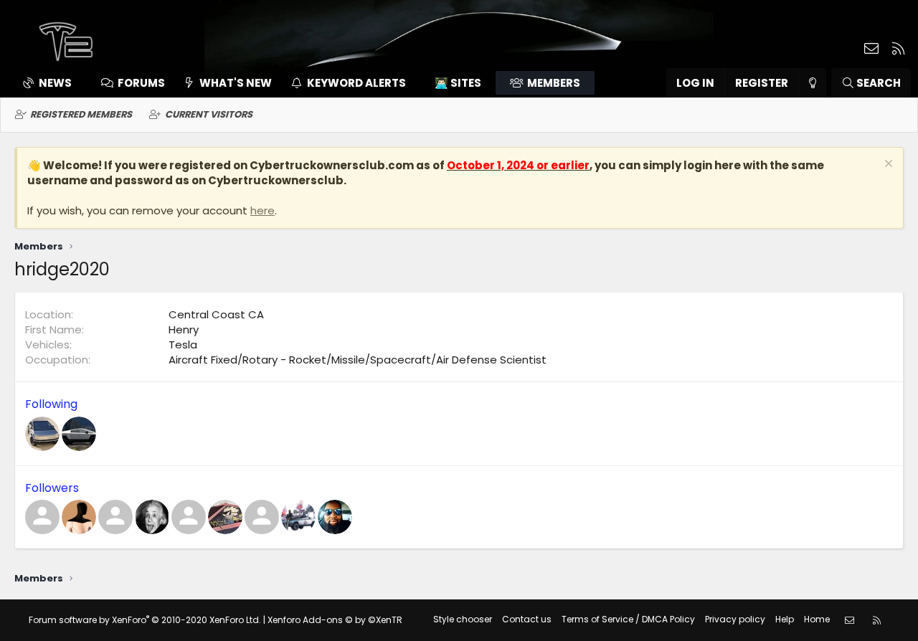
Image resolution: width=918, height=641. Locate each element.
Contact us (527, 619)
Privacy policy (735, 619)
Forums (141, 82)
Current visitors (208, 114)
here (262, 210)
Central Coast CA (216, 314)
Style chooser (462, 619)
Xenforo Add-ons (335, 620)
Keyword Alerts (356, 82)
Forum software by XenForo (145, 620)
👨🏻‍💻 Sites (458, 82)
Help (784, 619)
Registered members (81, 114)
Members (553, 82)
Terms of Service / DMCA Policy (628, 619)
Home (817, 619)
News (55, 82)
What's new (235, 82)
